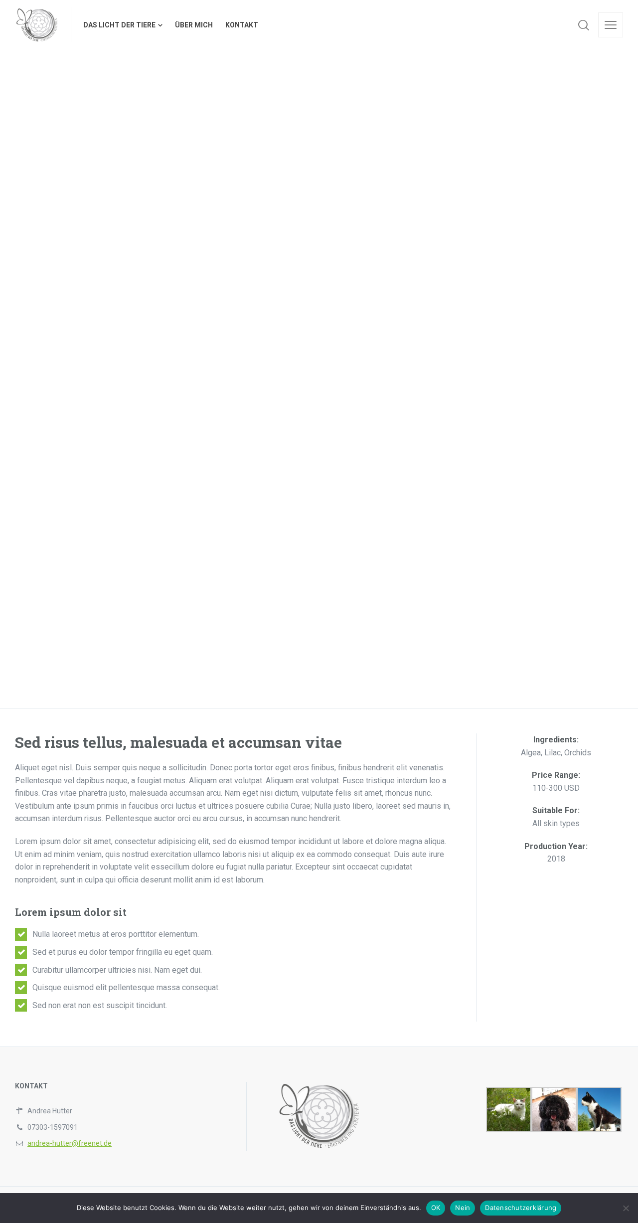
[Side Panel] (610, 24)
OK (436, 1208)
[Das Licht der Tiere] (37, 24)
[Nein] (626, 1208)
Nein (462, 1208)
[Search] (583, 24)
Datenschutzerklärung (520, 1208)
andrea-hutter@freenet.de (69, 1143)
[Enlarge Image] (85, 145)
